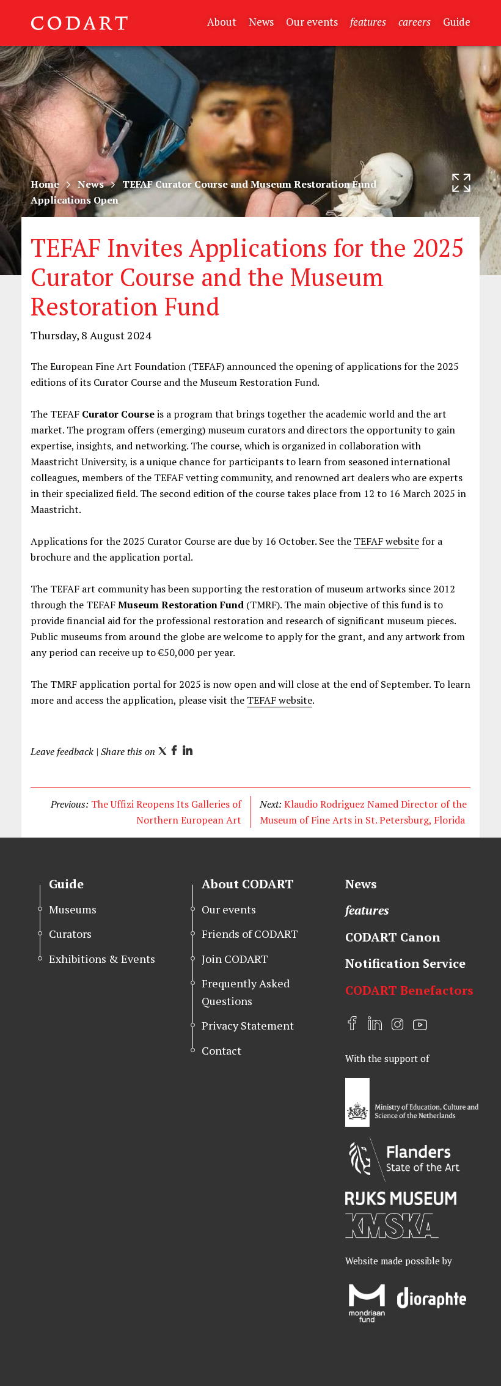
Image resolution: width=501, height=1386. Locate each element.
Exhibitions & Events (102, 958)
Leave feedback (62, 751)
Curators (70, 933)
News (261, 22)
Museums (73, 909)
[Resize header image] (461, 182)
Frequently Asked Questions (246, 992)
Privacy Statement (248, 1025)
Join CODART (235, 958)
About (221, 22)
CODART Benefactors (409, 990)
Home (45, 184)
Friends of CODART (250, 933)
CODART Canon (393, 937)
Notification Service (405, 963)
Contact (221, 1050)
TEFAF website (386, 541)
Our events (312, 22)
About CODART (248, 883)
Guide (456, 22)
